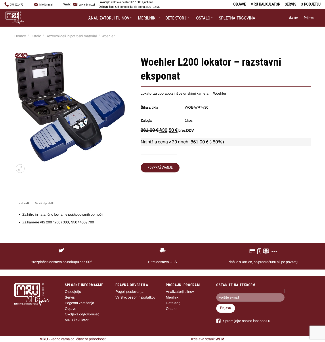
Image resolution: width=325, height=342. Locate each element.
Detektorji (176, 18)
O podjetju (73, 291)
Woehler (108, 36)
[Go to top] (316, 336)
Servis (70, 297)
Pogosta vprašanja (79, 303)
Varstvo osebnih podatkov (135, 297)
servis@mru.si (87, 4)
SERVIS (290, 4)
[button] (292, 18)
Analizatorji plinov (108, 18)
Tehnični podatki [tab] (44, 203)
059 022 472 (16, 4)
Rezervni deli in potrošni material (71, 36)
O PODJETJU (311, 4)
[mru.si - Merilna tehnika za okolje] (28, 18)
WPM (220, 339)
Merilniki (147, 18)
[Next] (31, 166)
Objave (70, 309)
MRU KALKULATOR (265, 4)
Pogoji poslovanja (129, 291)
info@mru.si (46, 4)
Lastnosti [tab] (23, 203)
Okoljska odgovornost (82, 314)
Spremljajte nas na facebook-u (246, 321)
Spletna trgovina (237, 18)
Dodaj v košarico (158, 150)
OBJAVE (239, 4)
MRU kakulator (76, 320)
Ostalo (203, 18)
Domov (20, 36)
